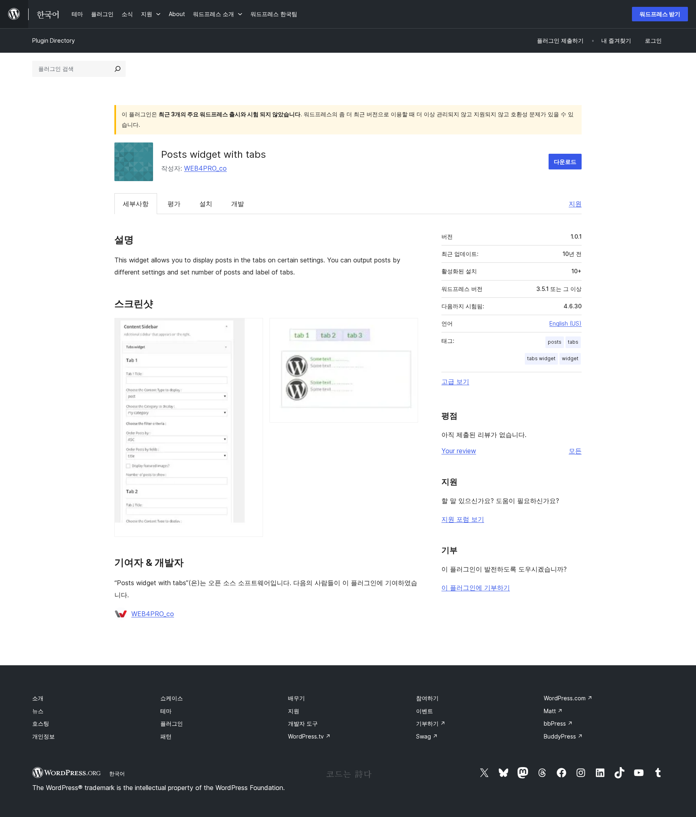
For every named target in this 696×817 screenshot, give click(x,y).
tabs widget (541, 358)
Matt (553, 711)
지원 (575, 204)
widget (570, 358)
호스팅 (40, 723)
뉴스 (38, 711)
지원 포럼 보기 (462, 519)
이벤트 (424, 711)
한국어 (117, 773)
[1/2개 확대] (252, 329)
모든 (575, 451)
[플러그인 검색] (118, 69)
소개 (38, 698)
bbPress (558, 723)
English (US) (565, 323)
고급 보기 (455, 382)
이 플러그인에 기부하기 (475, 588)
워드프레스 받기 (660, 13)
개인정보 (43, 736)
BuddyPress (563, 736)
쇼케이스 (171, 698)
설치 (205, 204)
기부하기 (430, 723)
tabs (573, 342)
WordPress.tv (309, 736)
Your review (458, 451)
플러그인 (171, 723)
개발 (237, 204)
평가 (174, 204)
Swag (427, 736)
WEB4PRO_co (205, 168)
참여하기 (427, 698)
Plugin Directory (53, 40)
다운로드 (565, 161)
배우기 (296, 698)
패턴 (166, 736)
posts (554, 342)
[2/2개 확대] (407, 329)
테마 (166, 711)
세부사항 (136, 204)
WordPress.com (568, 698)
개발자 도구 (303, 723)
